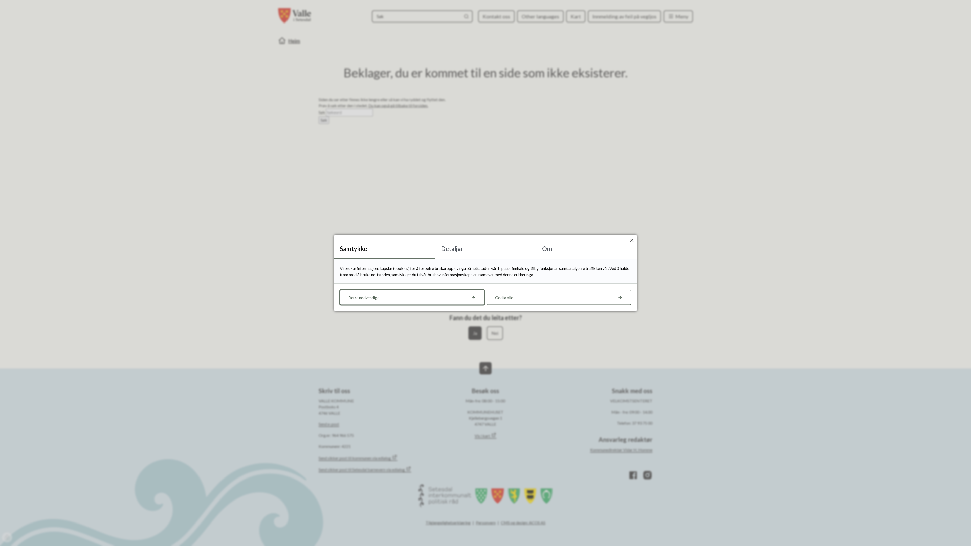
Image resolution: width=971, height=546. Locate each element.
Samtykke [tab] (353, 248)
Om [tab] (547, 248)
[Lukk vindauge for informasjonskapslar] (631, 240)
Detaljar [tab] (452, 248)
